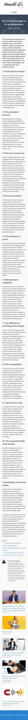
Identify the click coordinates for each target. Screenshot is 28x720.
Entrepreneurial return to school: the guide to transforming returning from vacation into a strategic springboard (13, 608)
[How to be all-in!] (14, 628)
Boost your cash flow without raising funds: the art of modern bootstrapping (13, 678)
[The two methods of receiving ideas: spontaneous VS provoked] (14, 698)
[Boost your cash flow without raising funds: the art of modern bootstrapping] (14, 672)
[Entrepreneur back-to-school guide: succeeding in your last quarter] (14, 649)
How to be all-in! (7, 631)
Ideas (6, 541)
